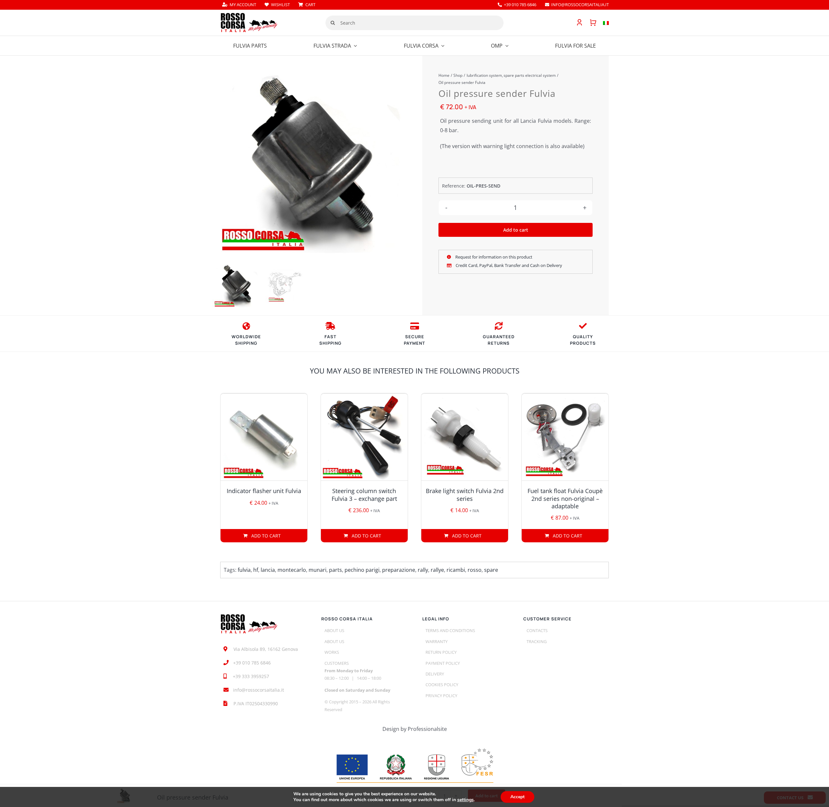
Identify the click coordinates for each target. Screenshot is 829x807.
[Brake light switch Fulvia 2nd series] (464, 437)
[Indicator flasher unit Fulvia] (264, 437)
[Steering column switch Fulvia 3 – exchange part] (364, 437)
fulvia (244, 569)
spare (491, 569)
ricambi (456, 569)
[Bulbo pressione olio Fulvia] (309, 162)
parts (335, 569)
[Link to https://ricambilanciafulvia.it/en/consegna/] (246, 326)
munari (317, 569)
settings (465, 800)
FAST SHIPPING (330, 340)
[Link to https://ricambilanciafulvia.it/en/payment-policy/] (414, 326)
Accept (517, 797)
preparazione (398, 569)
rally (423, 569)
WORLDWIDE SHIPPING (246, 340)
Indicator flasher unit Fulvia (264, 491)
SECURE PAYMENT (414, 340)
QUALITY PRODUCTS (583, 340)
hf (255, 569)
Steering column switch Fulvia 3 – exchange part (364, 494)
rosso (475, 569)
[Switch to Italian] (602, 22)
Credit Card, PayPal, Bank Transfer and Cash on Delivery (508, 265)
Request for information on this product (493, 257)
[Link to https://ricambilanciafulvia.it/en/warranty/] (583, 326)
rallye (437, 569)
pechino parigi (362, 569)
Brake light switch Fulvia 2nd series (465, 494)
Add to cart (515, 230)
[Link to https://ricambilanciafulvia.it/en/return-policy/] (499, 326)
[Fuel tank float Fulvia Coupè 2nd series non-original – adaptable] (565, 437)
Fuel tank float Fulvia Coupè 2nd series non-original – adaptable (565, 498)
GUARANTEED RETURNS (499, 340)
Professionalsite (427, 728)
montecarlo (292, 569)
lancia (268, 569)
